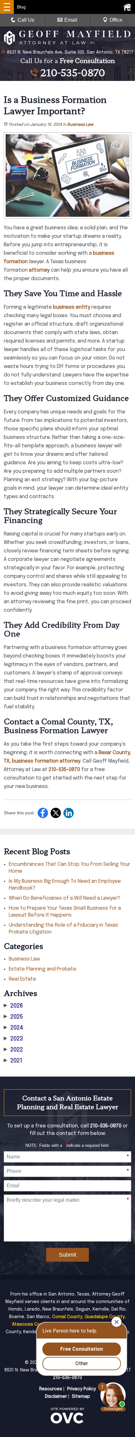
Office (116, 20)
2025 (13, 1017)
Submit (67, 1255)
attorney (39, 270)
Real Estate (22, 979)
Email (70, 20)
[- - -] (7, 7)
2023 (13, 1039)
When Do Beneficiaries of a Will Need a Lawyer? (64, 898)
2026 (13, 1006)
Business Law (80, 125)
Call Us (26, 20)
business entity (71, 307)
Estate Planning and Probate (42, 969)
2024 (13, 1028)
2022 (13, 1050)
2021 (13, 1061)
